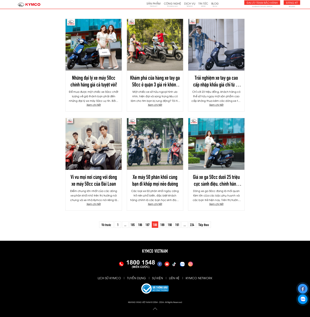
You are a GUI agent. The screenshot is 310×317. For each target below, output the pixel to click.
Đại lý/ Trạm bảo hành (262, 2)
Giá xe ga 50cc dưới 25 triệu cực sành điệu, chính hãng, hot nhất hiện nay (216, 180)
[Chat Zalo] (302, 298)
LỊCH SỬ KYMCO (109, 278)
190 (170, 224)
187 (147, 224)
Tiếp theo (203, 224)
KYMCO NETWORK (199, 278)
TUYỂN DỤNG (136, 278)
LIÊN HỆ (174, 278)
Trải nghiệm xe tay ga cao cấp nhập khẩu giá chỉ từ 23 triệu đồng (216, 80)
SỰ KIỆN (157, 278)
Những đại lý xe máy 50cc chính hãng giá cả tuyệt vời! (93, 80)
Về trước (106, 224)
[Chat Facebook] (302, 287)
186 (140, 224)
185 (133, 224)
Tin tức (203, 4)
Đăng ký (292, 2)
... (125, 224)
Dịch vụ (189, 4)
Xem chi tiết (94, 104)
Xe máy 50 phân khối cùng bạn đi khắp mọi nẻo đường (155, 180)
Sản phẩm (153, 4)
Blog (215, 4)
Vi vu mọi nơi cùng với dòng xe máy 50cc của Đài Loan (94, 180)
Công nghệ (172, 4)
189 (162, 224)
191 (177, 224)
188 (155, 224)
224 (192, 224)
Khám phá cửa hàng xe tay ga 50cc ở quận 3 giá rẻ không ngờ (155, 80)
